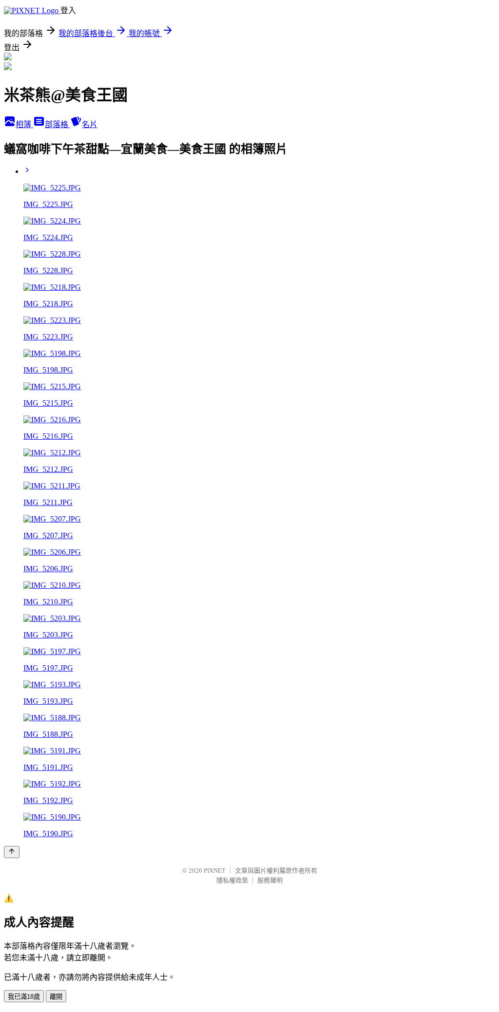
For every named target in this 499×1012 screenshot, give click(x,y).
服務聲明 (270, 880)
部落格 (57, 124)
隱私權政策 (232, 880)
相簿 (24, 124)
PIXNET (215, 870)
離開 (56, 996)
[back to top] (11, 852)
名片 (89, 124)
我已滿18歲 (24, 996)
